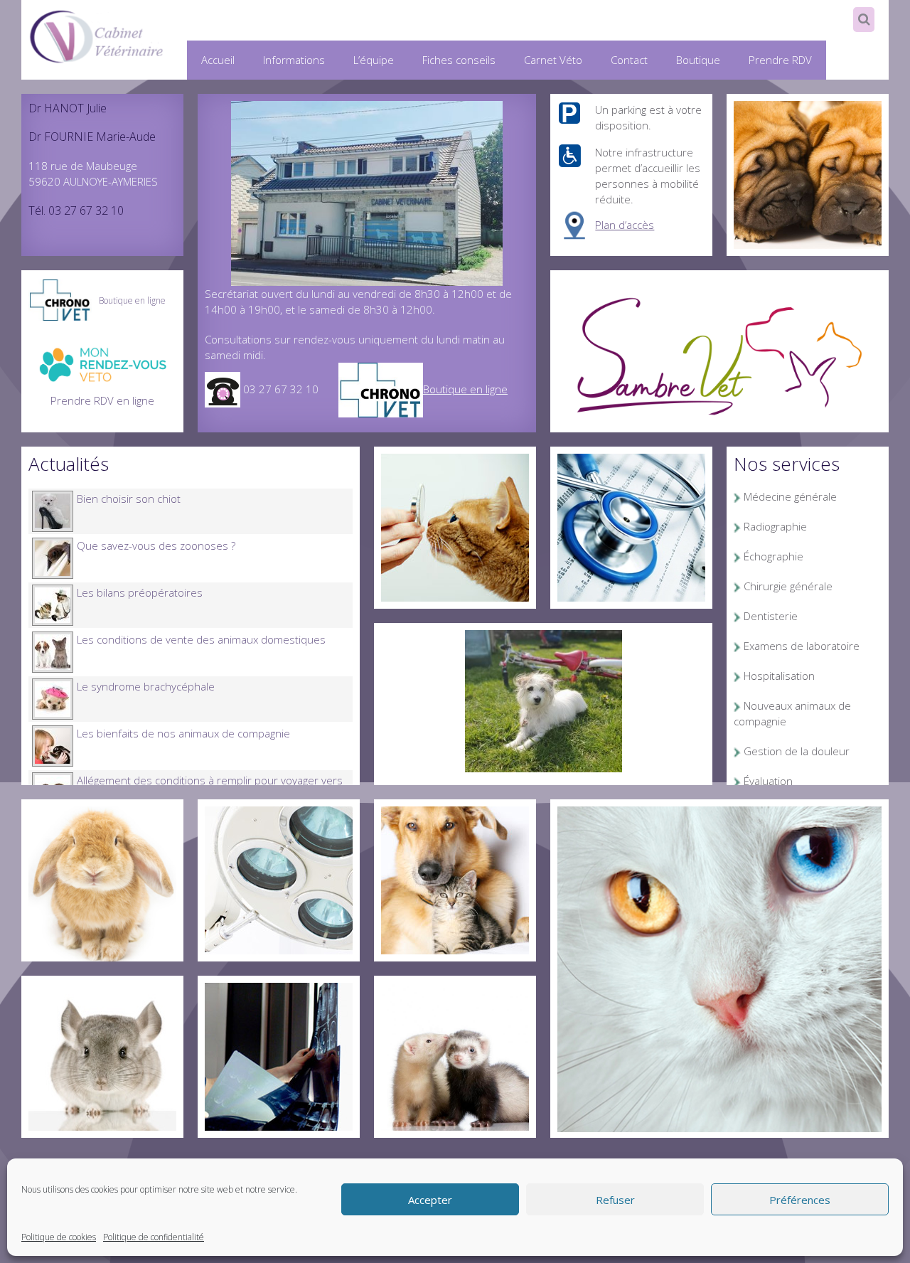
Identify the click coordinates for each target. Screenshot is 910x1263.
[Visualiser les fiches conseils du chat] (455, 526)
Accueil (218, 60)
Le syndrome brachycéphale (146, 686)
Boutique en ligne (465, 389)
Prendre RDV (780, 60)
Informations (294, 60)
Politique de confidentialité (153, 1237)
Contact (629, 60)
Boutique (698, 60)
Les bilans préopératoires (140, 592)
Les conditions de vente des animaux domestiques (201, 639)
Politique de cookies (58, 1237)
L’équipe (373, 60)
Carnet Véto (553, 60)
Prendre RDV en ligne (102, 400)
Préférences (799, 1200)
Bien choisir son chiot (129, 498)
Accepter (430, 1200)
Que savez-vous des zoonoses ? (156, 545)
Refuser (615, 1200)
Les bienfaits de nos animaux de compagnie (183, 733)
